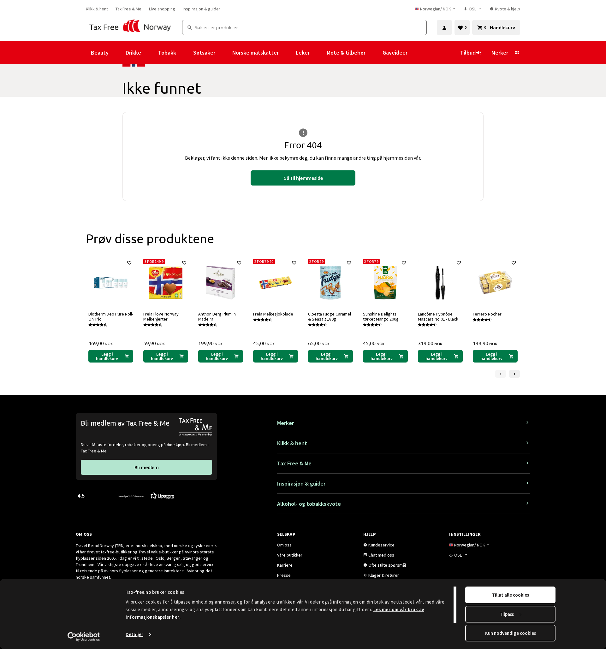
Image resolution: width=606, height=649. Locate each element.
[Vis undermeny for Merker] (516, 52)
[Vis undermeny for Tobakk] (184, 52)
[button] (126, 495)
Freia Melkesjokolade (273, 314)
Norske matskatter (255, 52)
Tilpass (507, 614)
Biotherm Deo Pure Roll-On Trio (110, 316)
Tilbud (468, 52)
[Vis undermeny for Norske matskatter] (287, 52)
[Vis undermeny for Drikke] (149, 52)
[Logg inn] (444, 27)
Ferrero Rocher (487, 314)
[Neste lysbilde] (514, 374)
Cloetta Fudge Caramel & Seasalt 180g (329, 316)
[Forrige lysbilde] (500, 374)
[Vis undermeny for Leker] (318, 52)
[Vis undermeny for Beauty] (117, 52)
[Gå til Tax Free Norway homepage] (130, 27)
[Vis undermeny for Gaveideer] (416, 52)
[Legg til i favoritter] (129, 262)
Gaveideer (395, 52)
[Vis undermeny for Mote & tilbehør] (374, 52)
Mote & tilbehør (346, 52)
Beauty (100, 52)
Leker (303, 52)
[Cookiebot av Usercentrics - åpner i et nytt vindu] (83, 636)
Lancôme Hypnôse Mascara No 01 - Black (438, 316)
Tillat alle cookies (510, 595)
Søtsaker (204, 52)
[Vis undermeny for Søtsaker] (223, 52)
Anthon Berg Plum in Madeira (217, 316)
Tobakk (167, 52)
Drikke (133, 52)
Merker (499, 52)
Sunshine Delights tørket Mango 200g (381, 316)
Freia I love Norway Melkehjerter (161, 316)
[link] (97, 9)
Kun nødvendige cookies (510, 633)
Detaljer (134, 634)
